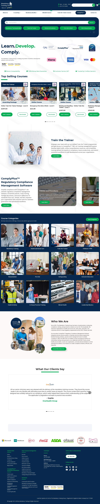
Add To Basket (7, 114)
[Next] (97, 101)
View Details (22, 114)
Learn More (45, 202)
